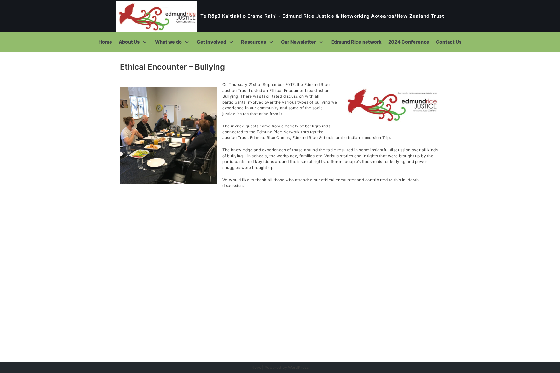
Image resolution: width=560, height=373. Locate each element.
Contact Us (448, 42)
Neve (256, 367)
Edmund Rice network (356, 42)
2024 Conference (408, 42)
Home (105, 42)
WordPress (298, 367)
